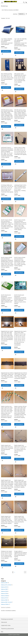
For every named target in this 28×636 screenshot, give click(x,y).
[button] (2, 54)
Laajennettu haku (5, 625)
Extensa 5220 (4, 591)
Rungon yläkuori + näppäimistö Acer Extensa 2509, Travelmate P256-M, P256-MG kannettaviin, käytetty (20, 554)
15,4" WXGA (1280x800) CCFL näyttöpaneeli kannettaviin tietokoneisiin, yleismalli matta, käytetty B (7, 41)
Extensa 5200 (4, 589)
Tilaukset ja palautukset (7, 628)
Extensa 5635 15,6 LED (6, 602)
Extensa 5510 (4, 598)
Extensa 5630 (4, 600)
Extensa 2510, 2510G (6, 585)
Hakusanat (4, 622)
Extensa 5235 (4, 593)
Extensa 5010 (4, 587)
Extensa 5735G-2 (5, 604)
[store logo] (10, 1)
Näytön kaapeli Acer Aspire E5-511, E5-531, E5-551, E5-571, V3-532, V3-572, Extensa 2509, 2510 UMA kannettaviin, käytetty (20, 449)
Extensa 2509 (4, 582)
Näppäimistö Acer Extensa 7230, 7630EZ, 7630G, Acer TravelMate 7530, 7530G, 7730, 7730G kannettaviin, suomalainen (7, 375)
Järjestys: (15, 14)
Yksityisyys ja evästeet (7, 619)
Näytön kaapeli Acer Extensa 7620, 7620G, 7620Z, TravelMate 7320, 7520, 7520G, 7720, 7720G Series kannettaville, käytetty (20, 520)
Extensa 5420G (4, 595)
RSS (2, 632)
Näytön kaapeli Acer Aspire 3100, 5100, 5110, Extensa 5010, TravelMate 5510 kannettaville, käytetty (7, 448)
